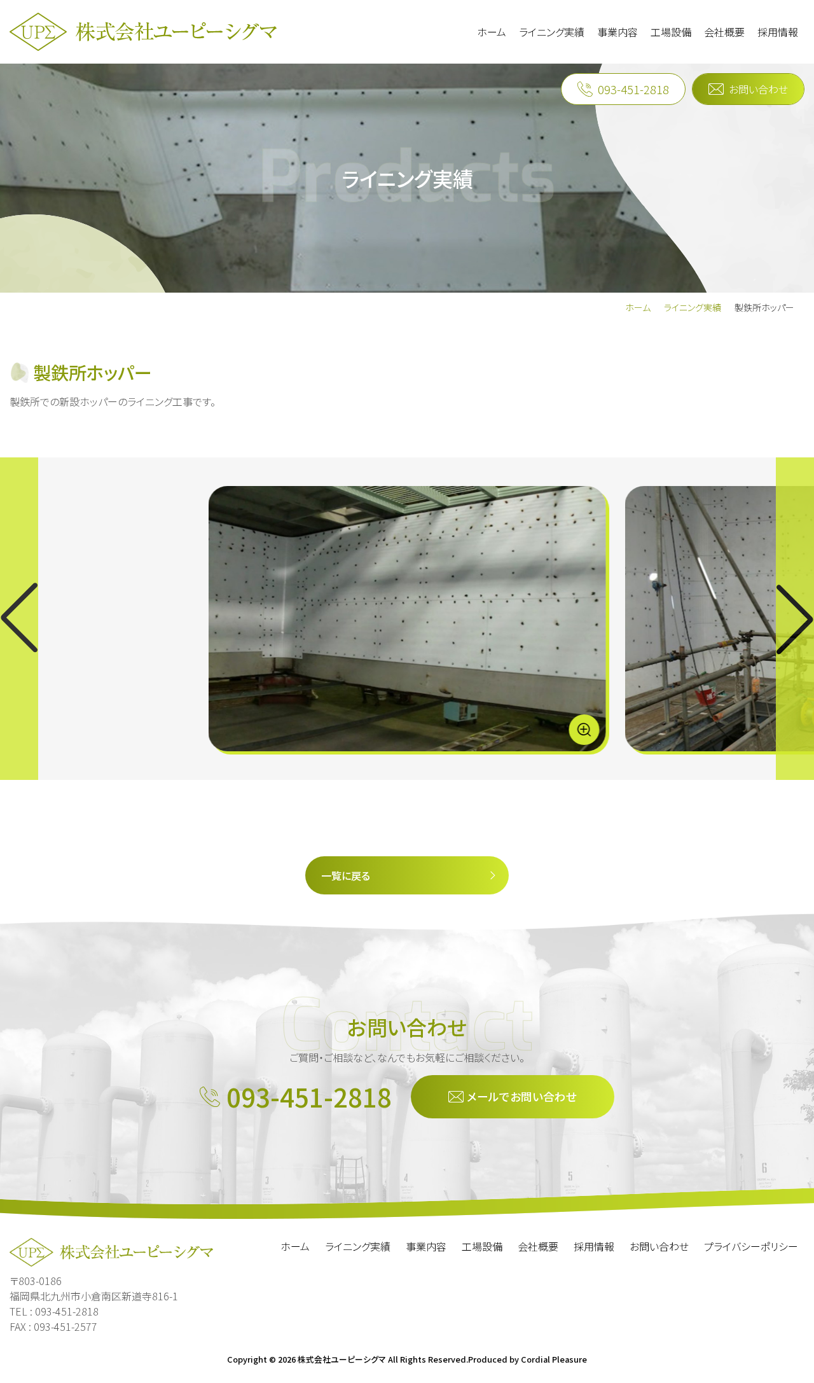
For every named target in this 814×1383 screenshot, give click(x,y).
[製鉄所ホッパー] (407, 618)
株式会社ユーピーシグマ (342, 1359)
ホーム (638, 307)
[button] (795, 618)
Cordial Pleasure (554, 1359)
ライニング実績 (692, 307)
